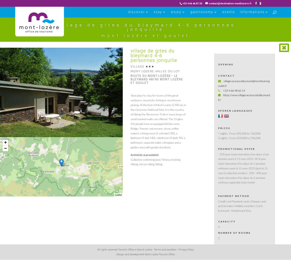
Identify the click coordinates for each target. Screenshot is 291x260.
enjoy (176, 12)
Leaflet (118, 194)
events (228, 12)
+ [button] (5, 142)
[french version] (260, 3)
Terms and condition (165, 249)
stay (158, 12)
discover (136, 12)
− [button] (5, 148)
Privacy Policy (186, 249)
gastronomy (201, 12)
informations (252, 12)
